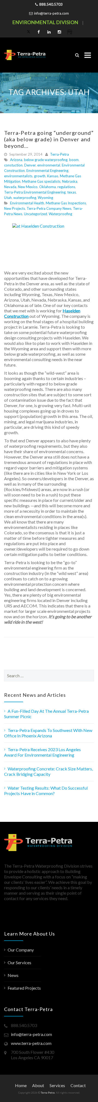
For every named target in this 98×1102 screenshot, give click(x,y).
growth (39, 176)
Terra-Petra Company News (49, 208)
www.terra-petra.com (31, 1043)
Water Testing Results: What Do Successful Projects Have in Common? (46, 790)
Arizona (16, 160)
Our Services (19, 962)
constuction (13, 165)
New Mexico (28, 187)
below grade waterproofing (46, 160)
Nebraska (69, 181)
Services (57, 1085)
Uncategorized (35, 214)
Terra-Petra (59, 154)
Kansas (52, 176)
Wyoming (45, 197)
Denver (30, 165)
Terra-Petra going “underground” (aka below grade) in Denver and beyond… (49, 139)
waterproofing (24, 197)
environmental (48, 165)
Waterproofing (60, 214)
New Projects (14, 208)
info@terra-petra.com (51, 13)
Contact (78, 1085)
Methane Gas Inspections (66, 203)
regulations (66, 187)
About (38, 1085)
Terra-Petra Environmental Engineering (35, 192)
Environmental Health (27, 203)
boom (74, 160)
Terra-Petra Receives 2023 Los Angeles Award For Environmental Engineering (42, 752)
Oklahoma (47, 187)
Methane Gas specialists (41, 181)
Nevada (10, 187)
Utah (8, 197)
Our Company (21, 949)
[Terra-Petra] (24, 55)
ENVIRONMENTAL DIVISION (45, 22)
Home (21, 1085)
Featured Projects (24, 987)
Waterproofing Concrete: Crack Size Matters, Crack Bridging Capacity (48, 771)
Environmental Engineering (47, 170)
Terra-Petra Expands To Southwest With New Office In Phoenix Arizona (48, 733)
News (13, 975)
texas (71, 192)
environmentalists (18, 176)
